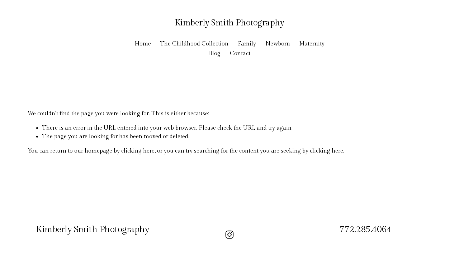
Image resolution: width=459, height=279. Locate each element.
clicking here (138, 151)
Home (142, 43)
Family (247, 43)
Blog (215, 53)
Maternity (312, 43)
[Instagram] (229, 234)
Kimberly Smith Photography (229, 23)
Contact (240, 53)
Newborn (277, 43)
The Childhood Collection (194, 43)
